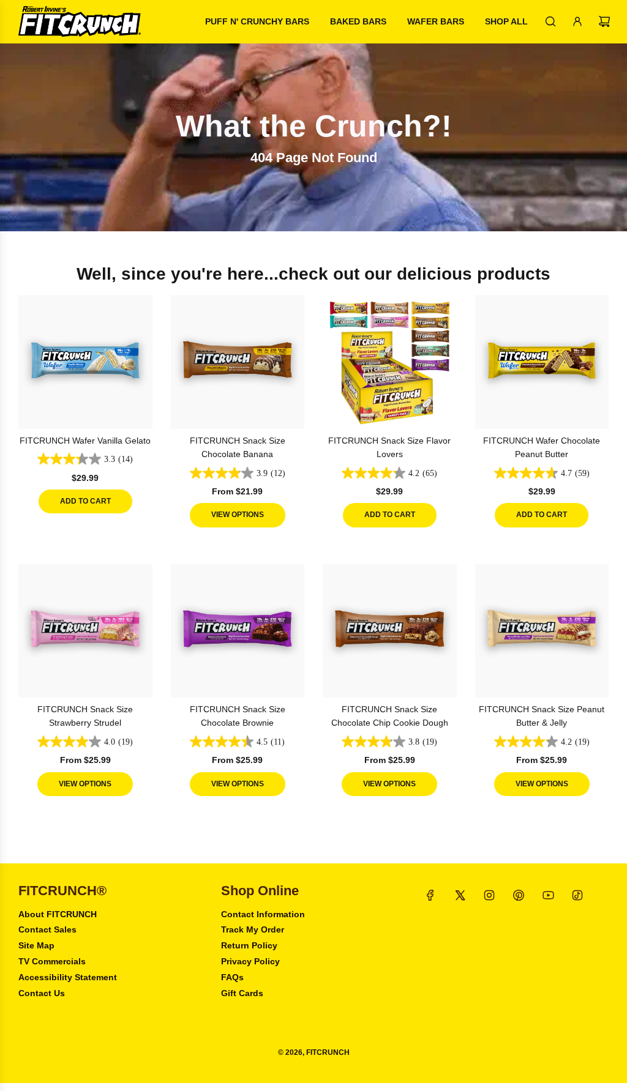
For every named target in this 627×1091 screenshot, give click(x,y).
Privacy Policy (250, 961)
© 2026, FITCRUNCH (314, 1052)
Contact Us (41, 993)
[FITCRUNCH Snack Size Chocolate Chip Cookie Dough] (390, 631)
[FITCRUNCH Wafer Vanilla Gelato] (85, 362)
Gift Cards (242, 993)
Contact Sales (47, 929)
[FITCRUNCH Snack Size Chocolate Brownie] (238, 631)
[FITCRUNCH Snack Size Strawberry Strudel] (85, 631)
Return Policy (249, 945)
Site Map (36, 945)
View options (237, 514)
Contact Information (263, 914)
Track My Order (252, 929)
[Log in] (577, 21)
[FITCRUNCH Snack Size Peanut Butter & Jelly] (542, 631)
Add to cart (85, 501)
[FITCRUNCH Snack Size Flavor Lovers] (390, 362)
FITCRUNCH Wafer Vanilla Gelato (85, 440)
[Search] (550, 21)
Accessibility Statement (67, 977)
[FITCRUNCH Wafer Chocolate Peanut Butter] (542, 362)
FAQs (232, 977)
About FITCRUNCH (57, 914)
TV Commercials (52, 961)
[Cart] (604, 21)
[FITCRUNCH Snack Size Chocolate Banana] (238, 362)
